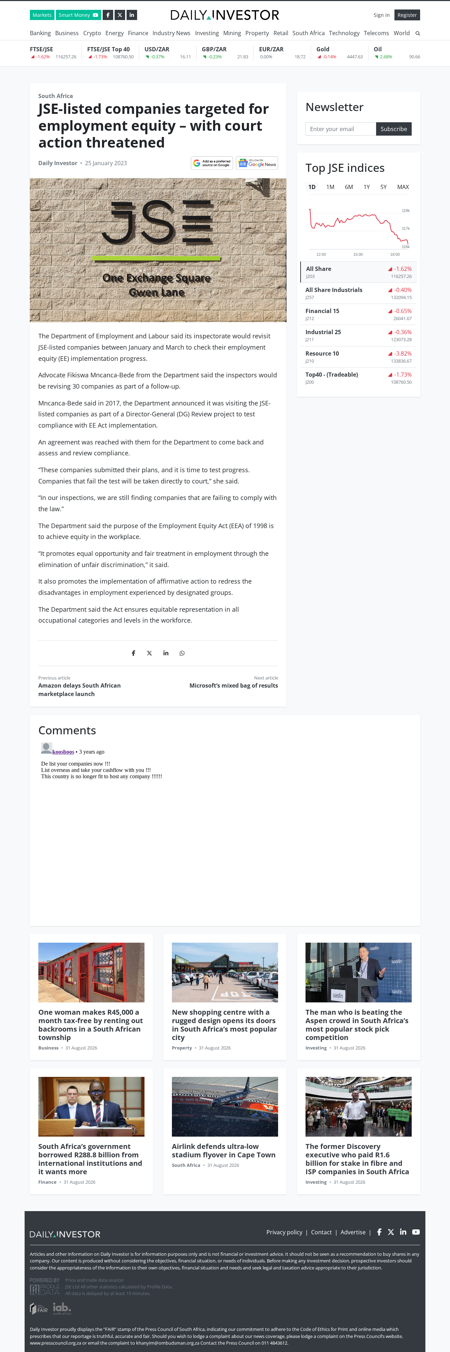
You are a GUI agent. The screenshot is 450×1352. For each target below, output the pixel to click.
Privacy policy (284, 1232)
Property (257, 33)
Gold (322, 49)
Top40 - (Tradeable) (332, 374)
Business (67, 33)
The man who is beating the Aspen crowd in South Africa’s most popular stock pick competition (357, 1024)
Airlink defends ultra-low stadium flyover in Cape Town (224, 1150)
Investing (207, 33)
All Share (318, 269)
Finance (138, 33)
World (402, 33)
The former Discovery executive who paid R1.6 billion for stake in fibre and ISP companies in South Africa (357, 1159)
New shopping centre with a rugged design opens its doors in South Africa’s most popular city (224, 1024)
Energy (114, 33)
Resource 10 (322, 353)
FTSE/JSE (41, 49)
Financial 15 (322, 311)
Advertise (353, 1232)
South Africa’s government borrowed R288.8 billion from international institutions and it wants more (90, 1159)
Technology (344, 33)
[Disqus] (225, 827)
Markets (42, 15)
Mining (232, 33)
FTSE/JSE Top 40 (108, 49)
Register (407, 15)
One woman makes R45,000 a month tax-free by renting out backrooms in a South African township (90, 1024)
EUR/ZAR (271, 49)
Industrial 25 (323, 332)
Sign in (382, 15)
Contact (321, 1232)
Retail (281, 33)
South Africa (308, 33)
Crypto (92, 33)
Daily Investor (57, 163)
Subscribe (394, 128)
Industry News (172, 33)
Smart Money (75, 15)
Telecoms (376, 33)
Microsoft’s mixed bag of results (233, 685)
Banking (40, 33)
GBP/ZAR (214, 49)
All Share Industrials (334, 290)
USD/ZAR (156, 49)
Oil (378, 49)
